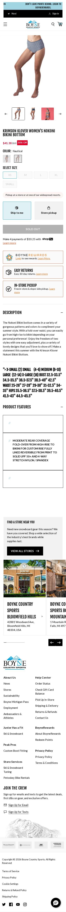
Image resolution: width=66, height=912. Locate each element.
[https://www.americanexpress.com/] (57, 845)
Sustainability (12, 695)
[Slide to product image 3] (47, 113)
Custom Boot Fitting (16, 750)
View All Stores (22, 551)
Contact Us (41, 717)
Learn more (9, 243)
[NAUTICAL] (18, 159)
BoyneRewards (45, 727)
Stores (7, 689)
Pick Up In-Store (44, 699)
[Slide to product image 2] (33, 113)
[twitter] (4, 904)
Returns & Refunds (46, 711)
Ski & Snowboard (13, 733)
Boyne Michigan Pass (16, 701)
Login (18, 258)
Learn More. (44, 258)
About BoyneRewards (48, 733)
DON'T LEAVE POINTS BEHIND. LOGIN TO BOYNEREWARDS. (41, 6)
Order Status (42, 683)
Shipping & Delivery (46, 705)
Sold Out (33, 229)
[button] (56, 903)
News (7, 683)
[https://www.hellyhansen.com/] (41, 845)
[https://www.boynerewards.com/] (25, 845)
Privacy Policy (44, 750)
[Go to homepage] (33, 24)
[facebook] (11, 904)
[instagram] (25, 904)
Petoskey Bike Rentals (17, 777)
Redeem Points (44, 739)
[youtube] (18, 904)
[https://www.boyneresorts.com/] (9, 845)
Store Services (13, 761)
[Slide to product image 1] (18, 113)
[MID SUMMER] (7, 159)
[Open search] (53, 24)
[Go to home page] (15, 662)
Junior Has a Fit (13, 727)
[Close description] (61, 312)
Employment (11, 707)
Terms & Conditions (46, 762)
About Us (10, 677)
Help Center (43, 677)
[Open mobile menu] (5, 24)
